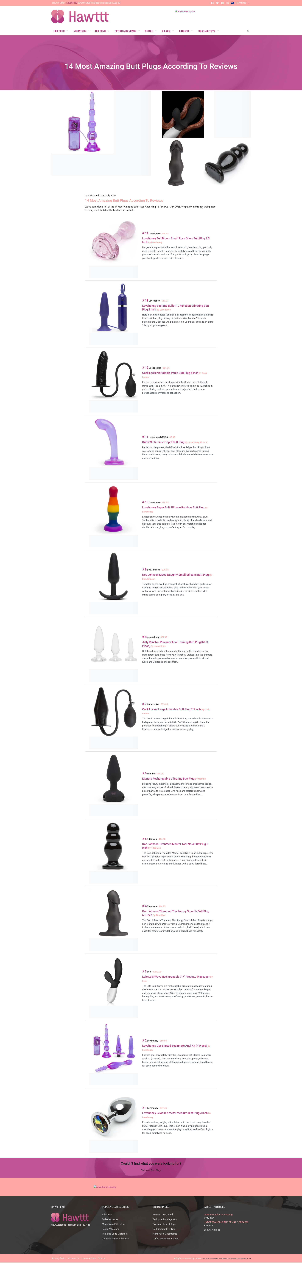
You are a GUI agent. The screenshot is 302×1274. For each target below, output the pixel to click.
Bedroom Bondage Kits (165, 1219)
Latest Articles (89, 1258)
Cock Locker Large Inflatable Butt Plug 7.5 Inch (171, 709)
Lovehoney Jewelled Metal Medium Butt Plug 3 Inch (175, 1113)
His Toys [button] (100, 31)
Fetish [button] (149, 31)
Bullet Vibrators (110, 1219)
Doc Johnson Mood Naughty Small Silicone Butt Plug (175, 574)
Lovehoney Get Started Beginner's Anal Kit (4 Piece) (175, 1045)
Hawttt (198, 1258)
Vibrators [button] (80, 31)
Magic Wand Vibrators (113, 1224)
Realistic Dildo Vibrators (115, 1233)
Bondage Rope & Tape (164, 1224)
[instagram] (227, 3)
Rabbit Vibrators (110, 1229)
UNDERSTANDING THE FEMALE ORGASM (226, 1222)
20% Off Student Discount (86, 3)
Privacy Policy (59, 1258)
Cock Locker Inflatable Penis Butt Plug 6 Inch (170, 372)
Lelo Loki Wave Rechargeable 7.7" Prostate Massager (176, 976)
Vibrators (107, 1214)
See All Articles (212, 1229)
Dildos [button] (166, 31)
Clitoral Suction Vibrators (115, 1238)
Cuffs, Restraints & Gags (165, 1238)
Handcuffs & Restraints (165, 1233)
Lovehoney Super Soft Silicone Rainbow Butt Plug (173, 507)
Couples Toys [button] (207, 31)
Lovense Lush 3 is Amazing (218, 1214)
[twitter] (217, 3)
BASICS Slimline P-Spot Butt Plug (163, 442)
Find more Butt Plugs (151, 1170)
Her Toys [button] (59, 31)
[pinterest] (222, 3)
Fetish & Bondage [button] (126, 31)
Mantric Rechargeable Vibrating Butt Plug (168, 778)
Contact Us (73, 1258)
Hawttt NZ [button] (240, 3)
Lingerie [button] (184, 31)
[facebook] (212, 3)
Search (101, 1258)
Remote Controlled (163, 1214)
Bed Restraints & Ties (164, 1229)
